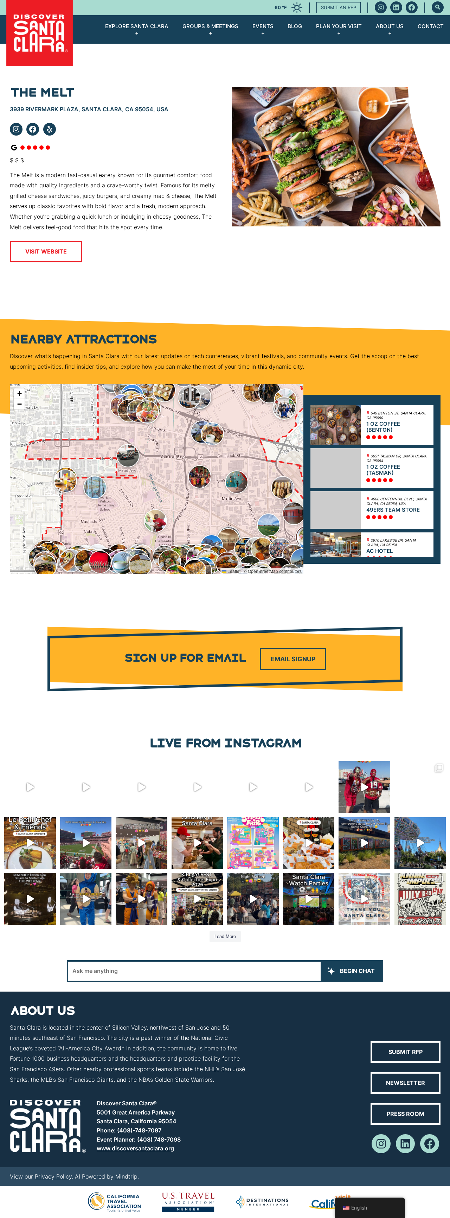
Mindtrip (126, 1176)
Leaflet (233, 571)
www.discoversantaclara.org (135, 1148)
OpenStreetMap (263, 571)
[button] (269, 391)
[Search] (438, 7)
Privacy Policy (53, 1176)
